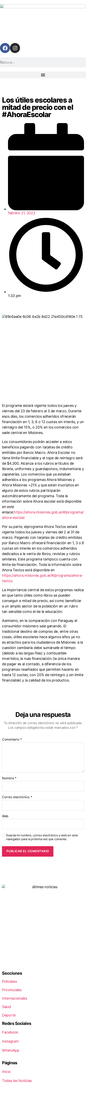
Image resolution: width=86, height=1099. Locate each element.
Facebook (10, 1032)
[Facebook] (5, 48)
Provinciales (12, 990)
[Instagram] (15, 48)
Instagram (10, 1041)
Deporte (9, 1015)
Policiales (9, 981)
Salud (6, 1007)
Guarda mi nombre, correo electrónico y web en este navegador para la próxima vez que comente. (42, 837)
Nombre (9, 778)
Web (5, 816)
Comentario (12, 739)
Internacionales (14, 998)
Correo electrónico (17, 797)
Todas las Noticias (17, 1081)
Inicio (6, 1071)
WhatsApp (10, 1050)
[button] (43, 74)
